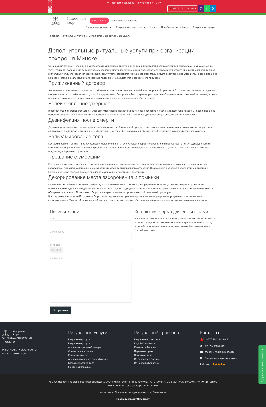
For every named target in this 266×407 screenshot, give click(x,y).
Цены (153, 27)
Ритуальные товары (204, 27)
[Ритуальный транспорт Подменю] (144, 27)
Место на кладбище (79, 366)
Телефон (55, 247)
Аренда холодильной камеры (84, 347)
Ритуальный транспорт (129, 27)
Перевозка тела (143, 355)
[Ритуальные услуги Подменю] (110, 27)
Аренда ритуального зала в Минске (88, 359)
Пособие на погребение (174, 27)
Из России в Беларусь (146, 362)
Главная (54, 35)
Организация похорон (80, 351)
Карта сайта (106, 392)
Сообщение (56, 258)
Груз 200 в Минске (144, 343)
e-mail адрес (57, 231)
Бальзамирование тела (81, 362)
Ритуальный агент (78, 355)
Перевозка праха (143, 351)
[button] (262, 364)
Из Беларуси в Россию (146, 359)
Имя (52, 218)
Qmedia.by (143, 398)
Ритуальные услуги (97, 27)
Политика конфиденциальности (133, 392)
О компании (159, 392)
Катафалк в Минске (145, 347)
